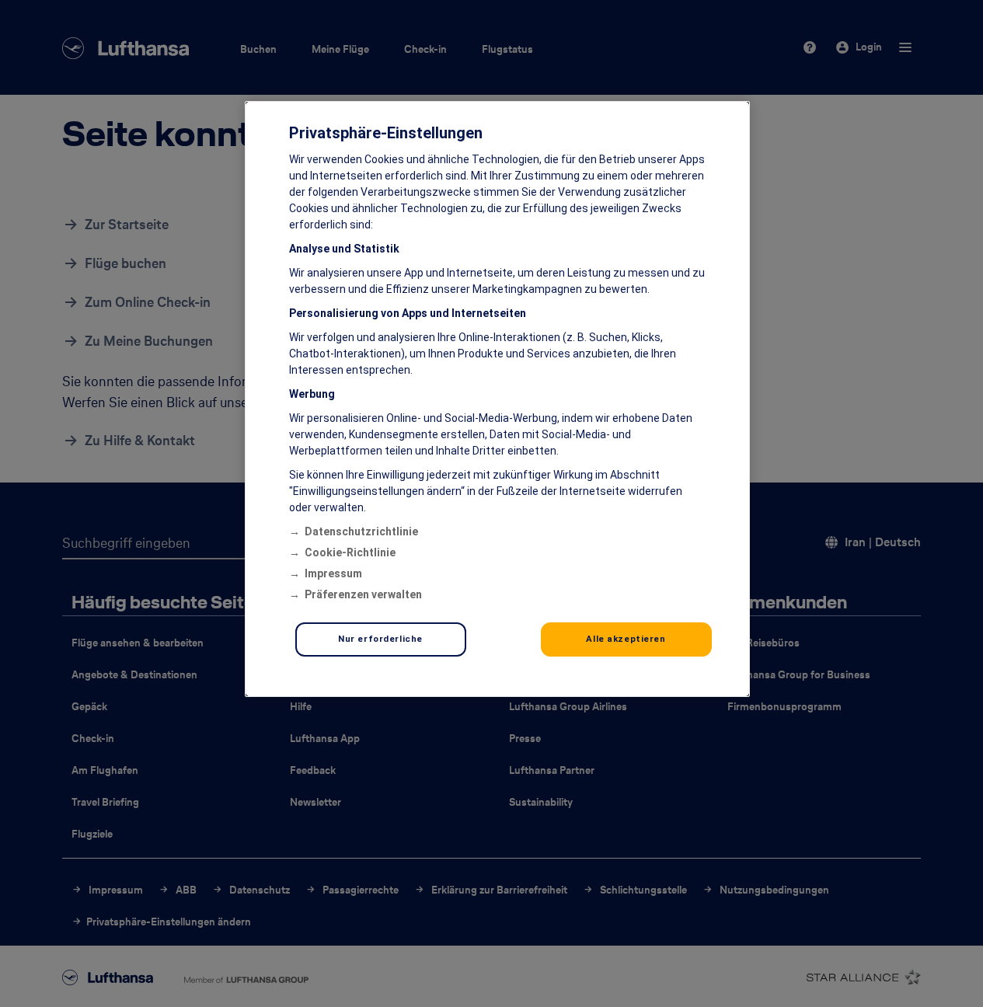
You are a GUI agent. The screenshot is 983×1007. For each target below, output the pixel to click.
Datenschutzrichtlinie (361, 531)
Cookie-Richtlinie (350, 552)
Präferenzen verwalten (363, 594)
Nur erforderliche (380, 638)
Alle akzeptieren (625, 638)
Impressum (333, 573)
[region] (497, 399)
